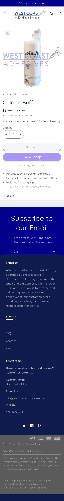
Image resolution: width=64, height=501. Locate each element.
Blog (9, 348)
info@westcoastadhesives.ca (25, 398)
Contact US (13, 340)
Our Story (12, 325)
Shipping (7, 115)
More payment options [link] (32, 165)
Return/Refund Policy (14, 451)
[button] (4, 14)
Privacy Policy (17, 444)
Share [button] (10, 195)
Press (5, 444)
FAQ (8, 333)
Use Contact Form (18, 384)
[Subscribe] (54, 251)
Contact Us (52, 458)
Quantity (7, 127)
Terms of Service (34, 444)
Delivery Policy (34, 451)
